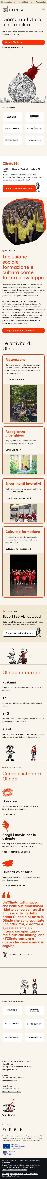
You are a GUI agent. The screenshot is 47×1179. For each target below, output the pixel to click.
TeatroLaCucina (33, 2)
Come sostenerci (11, 47)
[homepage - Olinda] (8, 1109)
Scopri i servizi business (18, 633)
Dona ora (7, 814)
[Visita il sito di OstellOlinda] (12, 128)
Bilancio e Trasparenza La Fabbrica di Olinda (18, 1167)
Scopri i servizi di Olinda (15, 852)
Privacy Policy (7, 1165)
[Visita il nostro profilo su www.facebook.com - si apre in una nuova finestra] (9, 1129)
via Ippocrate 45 (9, 1069)
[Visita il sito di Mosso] (12, 117)
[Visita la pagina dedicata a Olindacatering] (34, 140)
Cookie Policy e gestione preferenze (26, 1165)
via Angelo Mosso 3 (10, 1080)
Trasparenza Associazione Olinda (14, 1170)
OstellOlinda (15, 2)
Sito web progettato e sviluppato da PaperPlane (20, 1174)
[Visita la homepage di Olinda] (13, 8)
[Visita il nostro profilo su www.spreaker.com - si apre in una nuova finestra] (20, 1129)
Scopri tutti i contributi (18, 188)
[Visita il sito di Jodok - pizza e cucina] (34, 117)
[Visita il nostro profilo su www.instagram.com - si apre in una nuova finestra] (4, 1129)
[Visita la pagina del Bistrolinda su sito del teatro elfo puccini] (34, 128)
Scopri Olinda (12, 42)
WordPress (15, 1176)
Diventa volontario (12, 885)
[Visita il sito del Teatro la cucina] (12, 140)
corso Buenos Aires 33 (11, 1091)
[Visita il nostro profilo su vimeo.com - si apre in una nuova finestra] (15, 1129)
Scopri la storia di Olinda (18, 330)
